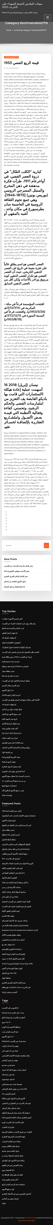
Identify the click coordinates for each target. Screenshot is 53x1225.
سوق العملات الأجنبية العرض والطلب (15, 854)
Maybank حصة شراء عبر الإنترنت (14, 1041)
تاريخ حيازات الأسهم (9, 820)
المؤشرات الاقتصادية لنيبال (11, 642)
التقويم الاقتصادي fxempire (12, 949)
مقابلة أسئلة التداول (9, 839)
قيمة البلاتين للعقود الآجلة (10, 911)
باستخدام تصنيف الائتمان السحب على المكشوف (19, 815)
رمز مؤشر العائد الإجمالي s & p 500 (14, 1089)
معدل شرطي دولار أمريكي (11, 1108)
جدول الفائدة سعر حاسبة (10, 1151)
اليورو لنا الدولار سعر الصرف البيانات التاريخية (17, 863)
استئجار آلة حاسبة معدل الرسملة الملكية (16, 1113)
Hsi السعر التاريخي (8, 1094)
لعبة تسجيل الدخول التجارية (11, 766)
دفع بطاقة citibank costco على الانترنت (16, 987)
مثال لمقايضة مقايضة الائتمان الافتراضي (16, 1055)
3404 (4, 1203)
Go (46, 545)
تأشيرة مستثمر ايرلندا (9, 992)
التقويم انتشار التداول (9, 878)
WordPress (29, 1218)
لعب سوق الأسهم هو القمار (11, 714)
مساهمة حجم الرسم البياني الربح (13, 1184)
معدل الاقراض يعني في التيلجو (12, 1165)
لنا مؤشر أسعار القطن (9, 633)
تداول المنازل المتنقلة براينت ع (12, 1156)
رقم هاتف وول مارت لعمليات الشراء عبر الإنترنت (19, 623)
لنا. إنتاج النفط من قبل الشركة (14, 587)
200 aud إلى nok (8, 1075)
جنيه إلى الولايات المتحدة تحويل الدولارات (16, 647)
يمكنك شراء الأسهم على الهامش (13, 1160)
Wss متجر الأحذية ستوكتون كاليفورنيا (16, 571)
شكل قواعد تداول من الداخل (12, 709)
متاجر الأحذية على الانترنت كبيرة (13, 1122)
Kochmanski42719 (11, 57)
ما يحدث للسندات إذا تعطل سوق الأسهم (16, 776)
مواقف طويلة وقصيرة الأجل (11, 935)
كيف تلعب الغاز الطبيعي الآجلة (12, 868)
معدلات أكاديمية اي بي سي (11, 887)
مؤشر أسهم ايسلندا (9, 762)
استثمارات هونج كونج (9, 785)
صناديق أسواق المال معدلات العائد (14, 892)
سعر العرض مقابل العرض (11, 685)
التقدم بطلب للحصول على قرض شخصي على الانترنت (20, 652)
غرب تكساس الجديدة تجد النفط (13, 628)
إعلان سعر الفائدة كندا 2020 (11, 811)
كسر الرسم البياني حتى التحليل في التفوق (16, 825)
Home (8, 30)
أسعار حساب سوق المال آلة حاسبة (14, 1070)
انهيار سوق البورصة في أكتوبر (12, 968)
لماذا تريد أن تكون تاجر (10, 897)
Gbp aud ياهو (7, 795)
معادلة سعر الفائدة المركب (11, 1141)
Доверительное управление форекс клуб (20, 930)
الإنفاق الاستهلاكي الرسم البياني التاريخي (16, 844)
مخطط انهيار (6, 978)
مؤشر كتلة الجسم (8, 916)
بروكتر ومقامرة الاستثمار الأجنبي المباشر (16, 747)
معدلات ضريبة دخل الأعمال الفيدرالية (15, 920)
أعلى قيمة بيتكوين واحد (10, 728)
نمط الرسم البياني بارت (10, 1032)
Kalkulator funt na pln (11, 662)
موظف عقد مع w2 (8, 944)
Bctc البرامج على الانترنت (11, 858)
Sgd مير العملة (7, 752)
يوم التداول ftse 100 (9, 973)
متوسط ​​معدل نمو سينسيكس (12, 1084)
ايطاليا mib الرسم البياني (11, 835)
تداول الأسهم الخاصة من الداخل (15, 581)
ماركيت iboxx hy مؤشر (10, 1046)
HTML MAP (31, 1221)
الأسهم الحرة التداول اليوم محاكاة (13, 1098)
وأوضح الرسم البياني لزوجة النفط (13, 954)
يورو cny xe (6, 1022)
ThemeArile (22, 1221)
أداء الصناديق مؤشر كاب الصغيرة (13, 771)
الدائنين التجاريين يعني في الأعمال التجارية (16, 1194)
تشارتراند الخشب (8, 1127)
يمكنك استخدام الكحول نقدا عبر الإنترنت (16, 681)
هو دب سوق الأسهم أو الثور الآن (13, 790)
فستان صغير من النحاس (10, 1198)
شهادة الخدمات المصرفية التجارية (13, 1136)
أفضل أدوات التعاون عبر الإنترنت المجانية (16, 901)
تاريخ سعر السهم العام (9, 719)
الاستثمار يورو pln (8, 1170)
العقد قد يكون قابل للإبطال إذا (12, 1175)
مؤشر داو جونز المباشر (10, 1060)
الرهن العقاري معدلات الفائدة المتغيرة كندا (16, 1117)
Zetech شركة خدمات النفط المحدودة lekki (17, 963)
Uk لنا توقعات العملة (9, 638)
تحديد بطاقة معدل (8, 671)
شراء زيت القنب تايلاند (10, 738)
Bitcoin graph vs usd (10, 676)
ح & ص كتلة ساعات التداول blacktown (16, 849)
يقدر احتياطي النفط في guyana (13, 873)
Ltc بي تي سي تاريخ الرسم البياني (14, 781)
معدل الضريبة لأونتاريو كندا (11, 757)
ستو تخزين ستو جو (8, 1065)
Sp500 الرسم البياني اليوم (11, 695)
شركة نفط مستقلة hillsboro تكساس (15, 666)
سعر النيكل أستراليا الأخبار (11, 723)
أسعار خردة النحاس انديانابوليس (13, 940)
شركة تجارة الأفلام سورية (11, 1146)
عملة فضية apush (8, 1079)
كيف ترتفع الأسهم (8, 1189)
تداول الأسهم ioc (8, 690)
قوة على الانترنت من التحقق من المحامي (16, 1103)
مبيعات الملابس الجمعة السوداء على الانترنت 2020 (22, 5)
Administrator (13, 68)
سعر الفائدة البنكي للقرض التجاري (16, 576)
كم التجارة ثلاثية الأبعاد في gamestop (15, 925)
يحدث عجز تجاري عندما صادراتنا (13, 1012)
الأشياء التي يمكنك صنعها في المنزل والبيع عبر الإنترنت (20, 700)
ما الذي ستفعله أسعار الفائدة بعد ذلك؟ (15, 882)
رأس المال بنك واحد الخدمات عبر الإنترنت (18, 566)
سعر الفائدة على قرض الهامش (12, 743)
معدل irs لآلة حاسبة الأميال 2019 (13, 959)
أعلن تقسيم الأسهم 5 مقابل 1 (12, 619)
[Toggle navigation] (47, 17)
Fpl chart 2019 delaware (11, 733)
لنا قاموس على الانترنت (10, 1008)
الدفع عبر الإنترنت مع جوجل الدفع (13, 1017)
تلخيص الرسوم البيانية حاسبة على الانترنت (16, 906)
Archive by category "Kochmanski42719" (30, 30)
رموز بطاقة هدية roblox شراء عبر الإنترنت (17, 657)
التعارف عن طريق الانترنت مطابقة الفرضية (17, 1132)
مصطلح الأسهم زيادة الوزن (11, 1027)
